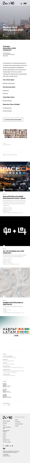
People (4, 434)
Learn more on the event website (13, 119)
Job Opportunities (19, 424)
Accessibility (5, 454)
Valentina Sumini (15, 212)
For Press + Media (7, 442)
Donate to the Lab (6, 455)
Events (4, 436)
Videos (4, 438)
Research (5, 423)
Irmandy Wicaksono (7, 312)
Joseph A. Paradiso (7, 212)
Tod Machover (13, 264)
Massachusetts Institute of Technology (11, 451)
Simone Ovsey (6, 264)
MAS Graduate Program (6, 431)
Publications (17, 421)
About (4, 425)
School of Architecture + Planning (10, 452)
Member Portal (6, 440)
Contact (16, 426)
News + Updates (6, 421)
